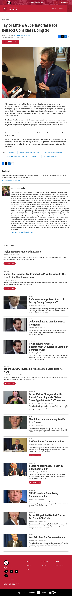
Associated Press (33, 305)
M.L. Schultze (7, 280)
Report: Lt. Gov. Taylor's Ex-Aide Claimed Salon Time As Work (33, 370)
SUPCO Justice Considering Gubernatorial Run (43, 495)
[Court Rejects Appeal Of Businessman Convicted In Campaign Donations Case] (15, 347)
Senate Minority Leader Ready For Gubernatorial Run (46, 467)
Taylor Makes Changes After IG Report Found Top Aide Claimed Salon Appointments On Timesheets (48, 397)
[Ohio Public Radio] (6, 191)
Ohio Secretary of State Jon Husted (17, 156)
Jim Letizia (16, 35)
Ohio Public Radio (26, 35)
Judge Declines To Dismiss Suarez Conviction (47, 323)
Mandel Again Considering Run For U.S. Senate (47, 421)
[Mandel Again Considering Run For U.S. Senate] (15, 422)
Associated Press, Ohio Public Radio (37, 444)
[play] (4, 9)
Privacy (58, 561)
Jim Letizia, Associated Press (36, 403)
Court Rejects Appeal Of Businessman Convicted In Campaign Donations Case (48, 346)
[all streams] (69, 8)
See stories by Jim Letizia (11, 180)
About (28, 561)
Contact (29, 565)
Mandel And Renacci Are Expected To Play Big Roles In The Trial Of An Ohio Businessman (35, 275)
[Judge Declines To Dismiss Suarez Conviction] (15, 324)
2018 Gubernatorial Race (50, 156)
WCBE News (5, 19)
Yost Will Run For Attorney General (47, 537)
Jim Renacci (35, 156)
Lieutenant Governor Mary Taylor (53, 152)
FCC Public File (59, 565)
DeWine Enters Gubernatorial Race (47, 441)
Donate (65, 3)
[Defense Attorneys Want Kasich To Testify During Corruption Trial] (15, 302)
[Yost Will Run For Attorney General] (15, 540)
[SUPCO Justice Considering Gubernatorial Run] (15, 496)
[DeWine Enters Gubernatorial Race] (15, 444)
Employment (44, 561)
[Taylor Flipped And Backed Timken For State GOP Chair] (15, 518)
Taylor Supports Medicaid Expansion (23, 251)
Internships (44, 565)
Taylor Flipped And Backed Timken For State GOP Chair (47, 517)
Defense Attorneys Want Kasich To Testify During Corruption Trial (47, 301)
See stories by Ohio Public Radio (23, 232)
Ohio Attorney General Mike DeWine (29, 152)
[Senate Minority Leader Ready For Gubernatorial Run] (15, 469)
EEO (28, 569)
